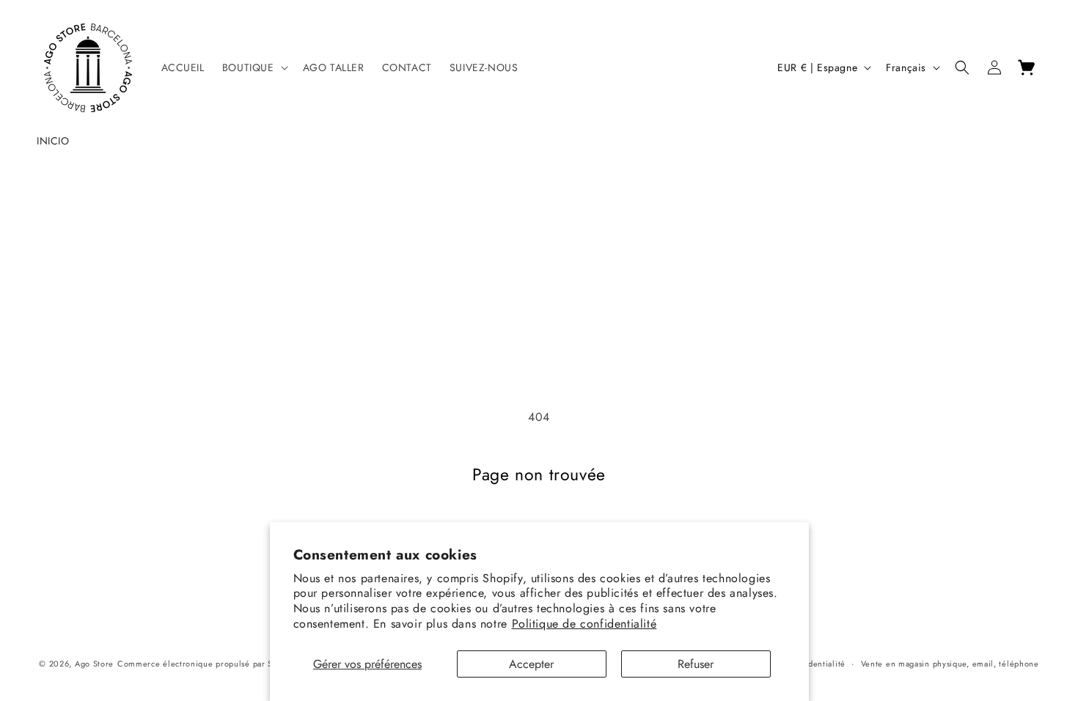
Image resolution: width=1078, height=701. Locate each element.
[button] (253, 67)
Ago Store (94, 663)
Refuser (696, 664)
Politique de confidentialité (584, 623)
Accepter (531, 664)
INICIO (53, 140)
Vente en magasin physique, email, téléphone (950, 663)
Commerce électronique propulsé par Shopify (207, 663)
